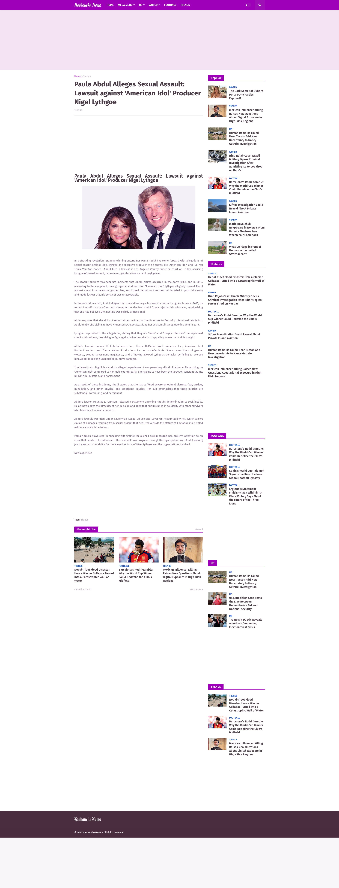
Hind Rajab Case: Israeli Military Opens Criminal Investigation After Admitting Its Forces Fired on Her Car (246, 163)
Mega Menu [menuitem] (125, 5)
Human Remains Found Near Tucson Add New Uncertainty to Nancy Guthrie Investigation (244, 138)
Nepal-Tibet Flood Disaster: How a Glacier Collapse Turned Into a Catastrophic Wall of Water (94, 575)
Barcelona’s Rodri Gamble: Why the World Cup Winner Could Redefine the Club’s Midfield (136, 575)
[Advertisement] (169, 40)
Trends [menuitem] (185, 5)
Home (77, 76)
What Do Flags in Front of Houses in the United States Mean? (245, 250)
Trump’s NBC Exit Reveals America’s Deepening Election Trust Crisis (245, 623)
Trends (87, 76)
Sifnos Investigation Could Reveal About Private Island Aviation (246, 208)
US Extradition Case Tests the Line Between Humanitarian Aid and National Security (245, 603)
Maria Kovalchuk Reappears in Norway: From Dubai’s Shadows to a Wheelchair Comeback (247, 229)
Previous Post (83, 589)
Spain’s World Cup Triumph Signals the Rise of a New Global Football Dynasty (246, 474)
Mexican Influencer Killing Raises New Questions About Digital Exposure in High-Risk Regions (182, 575)
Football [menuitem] (170, 5)
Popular (216, 78)
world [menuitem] (153, 5)
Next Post (195, 589)
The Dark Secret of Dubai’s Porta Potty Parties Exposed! (246, 94)
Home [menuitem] (110, 5)
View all (199, 529)
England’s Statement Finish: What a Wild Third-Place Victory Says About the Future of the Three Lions (246, 496)
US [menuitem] (140, 5)
